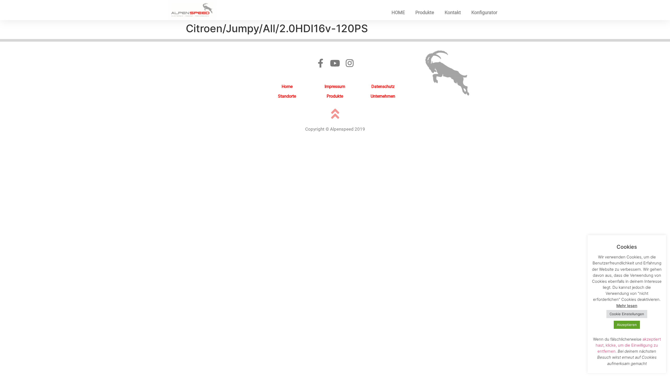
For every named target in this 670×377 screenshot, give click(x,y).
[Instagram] (349, 63)
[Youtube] (335, 63)
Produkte (424, 12)
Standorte (287, 96)
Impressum (335, 86)
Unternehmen (383, 96)
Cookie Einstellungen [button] (627, 314)
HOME (398, 12)
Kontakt (453, 12)
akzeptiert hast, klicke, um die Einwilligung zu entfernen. (628, 345)
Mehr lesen (626, 305)
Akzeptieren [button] (627, 325)
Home (287, 86)
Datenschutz (383, 86)
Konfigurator (484, 12)
